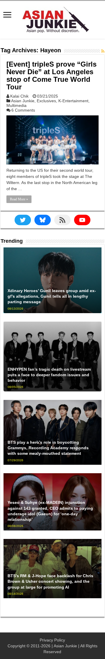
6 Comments (23, 110)
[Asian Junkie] (52, 19)
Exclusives (46, 100)
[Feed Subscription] (102, 51)
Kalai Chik (19, 96)
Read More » (19, 199)
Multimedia (16, 105)
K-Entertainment (73, 100)
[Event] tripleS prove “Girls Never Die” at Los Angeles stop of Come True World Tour (51, 75)
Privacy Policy (52, 640)
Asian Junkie (22, 100)
